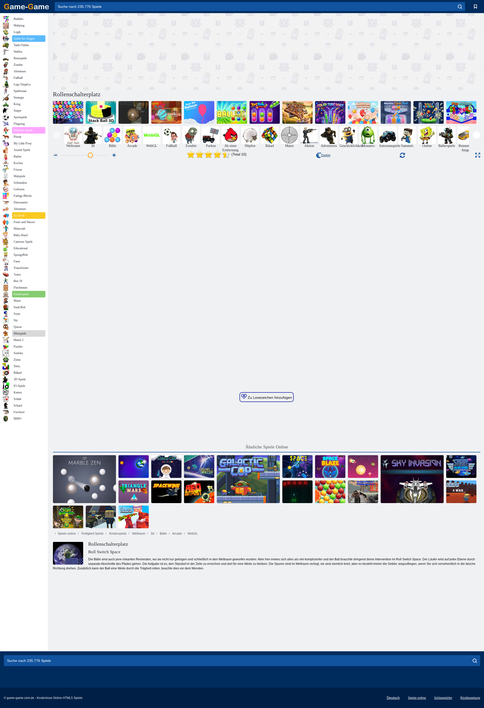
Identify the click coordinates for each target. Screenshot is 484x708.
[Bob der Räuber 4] (68, 517)
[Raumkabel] (199, 466)
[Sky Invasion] (412, 479)
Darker (325, 155)
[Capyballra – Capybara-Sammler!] (297, 112)
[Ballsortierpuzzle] (232, 112)
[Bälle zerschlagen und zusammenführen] (166, 112)
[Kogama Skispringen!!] (101, 517)
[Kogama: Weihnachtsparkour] (133, 517)
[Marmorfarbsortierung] (396, 112)
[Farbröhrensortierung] (330, 112)
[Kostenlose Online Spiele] (26, 6)
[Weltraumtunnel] (297, 466)
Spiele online (67, 533)
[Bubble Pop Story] (330, 491)
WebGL (192, 533)
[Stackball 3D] (101, 112)
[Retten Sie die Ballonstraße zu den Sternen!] (199, 112)
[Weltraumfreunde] (363, 466)
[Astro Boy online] (166, 466)
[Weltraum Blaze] (330, 466)
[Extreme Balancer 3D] (133, 112)
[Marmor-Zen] (84, 479)
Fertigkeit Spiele (92, 533)
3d (152, 533)
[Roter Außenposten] (199, 491)
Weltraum (138, 533)
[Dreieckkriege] (133, 491)
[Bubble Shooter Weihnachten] (68, 112)
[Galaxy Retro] (297, 491)
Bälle (163, 533)
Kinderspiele (117, 533)
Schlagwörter (443, 698)
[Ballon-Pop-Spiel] (363, 112)
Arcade (177, 533)
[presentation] (56, 135)
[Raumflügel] (166, 491)
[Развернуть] (477, 155)
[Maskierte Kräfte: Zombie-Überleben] (363, 491)
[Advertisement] (159, 51)
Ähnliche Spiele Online (266, 446)
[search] (460, 6)
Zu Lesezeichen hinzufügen (269, 397)
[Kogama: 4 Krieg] (461, 491)
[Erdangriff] (133, 466)
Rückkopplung (470, 698)
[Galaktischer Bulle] (248, 479)
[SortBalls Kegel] (265, 112)
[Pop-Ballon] (461, 112)
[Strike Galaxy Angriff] (461, 466)
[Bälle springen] (428, 112)
